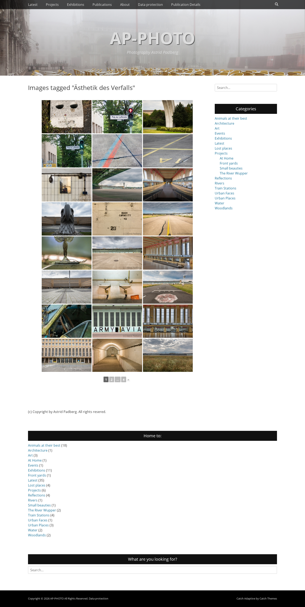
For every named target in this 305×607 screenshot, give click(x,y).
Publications (102, 4)
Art (217, 128)
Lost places (223, 148)
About (125, 4)
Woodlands (224, 208)
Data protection (150, 4)
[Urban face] (67, 116)
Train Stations (225, 188)
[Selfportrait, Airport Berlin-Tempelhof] (67, 185)
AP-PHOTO (152, 37)
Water (219, 203)
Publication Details (185, 4)
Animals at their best (231, 118)
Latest (33, 4)
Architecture (224, 123)
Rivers (219, 183)
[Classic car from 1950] (67, 253)
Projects (52, 4)
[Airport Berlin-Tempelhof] (117, 116)
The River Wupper (234, 173)
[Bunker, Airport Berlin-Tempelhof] (117, 219)
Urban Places (225, 198)
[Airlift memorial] (168, 116)
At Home (226, 158)
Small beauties (231, 168)
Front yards (229, 163)
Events (220, 133)
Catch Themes (268, 598)
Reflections (223, 178)
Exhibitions (75, 4)
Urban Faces (224, 193)
